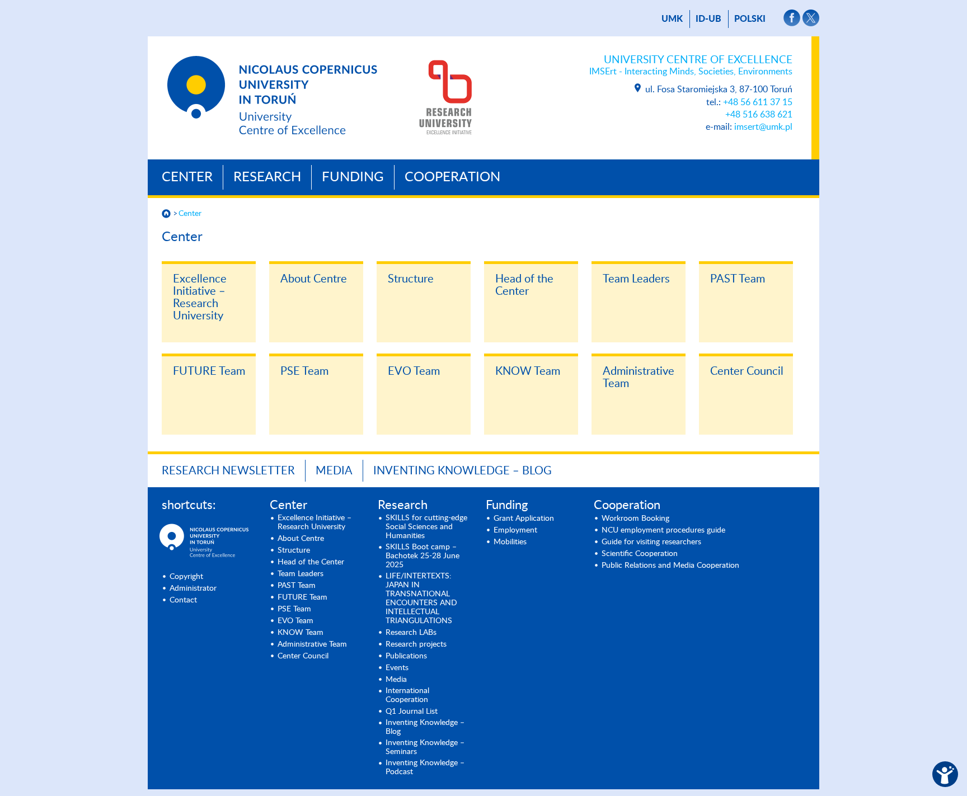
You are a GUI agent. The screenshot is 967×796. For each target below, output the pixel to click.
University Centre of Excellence (690, 65)
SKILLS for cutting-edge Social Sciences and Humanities (426, 527)
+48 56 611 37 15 (757, 102)
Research (267, 177)
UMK (672, 19)
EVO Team (414, 371)
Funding (353, 177)
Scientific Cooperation (640, 554)
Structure (411, 279)
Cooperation (452, 177)
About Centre (313, 279)
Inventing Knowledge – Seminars (425, 747)
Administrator (193, 588)
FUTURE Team (209, 371)
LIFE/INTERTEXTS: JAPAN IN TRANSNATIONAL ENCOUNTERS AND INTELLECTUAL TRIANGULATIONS (421, 598)
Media (334, 471)
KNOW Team (527, 371)
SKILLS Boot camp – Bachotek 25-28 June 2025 (422, 556)
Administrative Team (638, 377)
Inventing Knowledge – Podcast (425, 767)
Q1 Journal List (412, 711)
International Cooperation (407, 695)
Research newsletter (228, 471)
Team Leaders (636, 279)
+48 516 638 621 (758, 114)
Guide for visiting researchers (651, 542)
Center (187, 177)
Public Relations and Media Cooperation (670, 565)
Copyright (186, 577)
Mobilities (510, 542)
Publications (406, 656)
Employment (515, 530)
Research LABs (411, 633)
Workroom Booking (635, 518)
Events (397, 668)
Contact (183, 600)
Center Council (746, 371)
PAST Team (737, 279)
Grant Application (524, 518)
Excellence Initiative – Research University (200, 298)
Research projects (416, 644)
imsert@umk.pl (763, 127)
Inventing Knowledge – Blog (462, 471)
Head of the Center (524, 285)
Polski (750, 19)
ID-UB (708, 19)
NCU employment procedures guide (663, 530)
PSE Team (304, 371)
